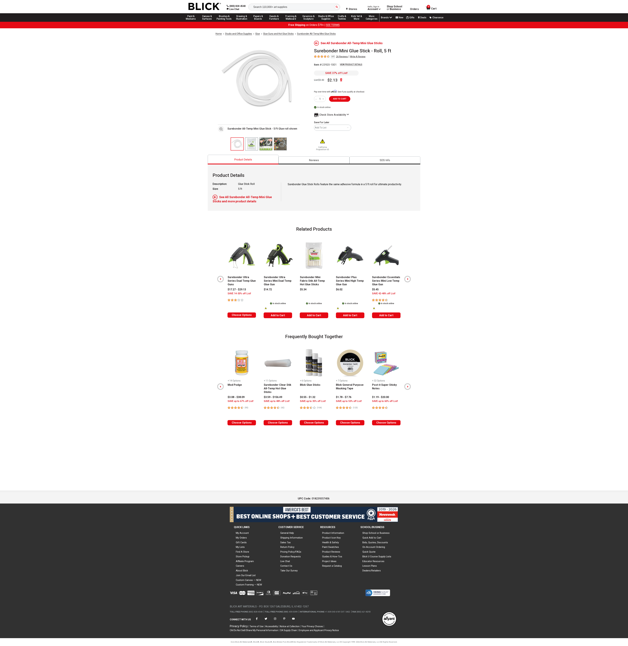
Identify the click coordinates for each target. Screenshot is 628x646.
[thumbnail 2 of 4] (251, 143)
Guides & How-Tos (332, 556)
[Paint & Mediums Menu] (192, 21)
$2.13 (332, 80)
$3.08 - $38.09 (236, 397)
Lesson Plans (369, 565)
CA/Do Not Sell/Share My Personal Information (254, 630)
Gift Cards (241, 542)
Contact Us (286, 565)
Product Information (333, 532)
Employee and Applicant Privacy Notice (319, 630)
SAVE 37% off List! (336, 73)
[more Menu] (372, 21)
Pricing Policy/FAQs (290, 551)
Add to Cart (278, 315)
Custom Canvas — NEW (248, 580)
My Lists (240, 547)
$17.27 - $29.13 (237, 289)
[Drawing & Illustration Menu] (242, 21)
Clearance (437, 17)
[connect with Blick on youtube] (293, 620)
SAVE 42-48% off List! (383, 293)
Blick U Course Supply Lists (376, 556)
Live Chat (285, 561)
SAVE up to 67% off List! (240, 401)
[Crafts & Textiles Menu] (343, 21)
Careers (240, 565)
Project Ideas (329, 561)
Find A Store (242, 551)
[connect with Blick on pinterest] (284, 620)
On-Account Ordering (373, 547)
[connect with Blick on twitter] (266, 620)
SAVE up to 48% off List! (277, 401)
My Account (242, 532)
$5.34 (303, 289)
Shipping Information (291, 537)
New (401, 17)
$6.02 (339, 289)
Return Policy (287, 547)
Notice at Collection (290, 626)
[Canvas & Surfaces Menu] (207, 21)
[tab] (243, 159)
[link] (233, 9)
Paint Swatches (330, 547)
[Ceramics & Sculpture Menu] (308, 21)
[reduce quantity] (317, 99)
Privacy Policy (239, 626)
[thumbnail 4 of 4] (280, 143)
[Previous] (220, 279)
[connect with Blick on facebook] (256, 620)
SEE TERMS (333, 25)
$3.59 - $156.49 (273, 397)
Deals (423, 17)
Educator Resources (373, 561)
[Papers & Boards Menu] (259, 21)
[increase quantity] (324, 99)
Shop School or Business (376, 532)
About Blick (242, 570)
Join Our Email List (246, 575)
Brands (385, 17)
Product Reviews (331, 551)
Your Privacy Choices (312, 626)
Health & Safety (330, 542)
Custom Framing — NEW (249, 584)
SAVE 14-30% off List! (239, 293)
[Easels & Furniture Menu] (275, 21)
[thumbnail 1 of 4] (237, 143)
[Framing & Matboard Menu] (291, 21)
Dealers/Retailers (371, 570)
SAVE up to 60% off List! (385, 401)
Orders (414, 9)
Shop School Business (394, 7)
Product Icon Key (331, 537)
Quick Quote (368, 551)
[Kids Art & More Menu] (358, 21)
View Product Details (351, 64)
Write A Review (358, 56)
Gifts (411, 17)
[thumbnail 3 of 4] (265, 143)
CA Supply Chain (288, 630)
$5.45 (375, 289)
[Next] (407, 279)
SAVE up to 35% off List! (313, 401)
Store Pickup (242, 556)
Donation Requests (290, 556)
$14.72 (268, 289)
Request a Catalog (332, 565)
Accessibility (271, 626)
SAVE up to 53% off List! (349, 401)
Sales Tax (285, 542)
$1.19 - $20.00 (380, 397)
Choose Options (242, 315)
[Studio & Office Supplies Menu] (326, 21)
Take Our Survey (289, 570)
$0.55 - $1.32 (307, 397)
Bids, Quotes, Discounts (375, 542)
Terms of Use (256, 626)
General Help (287, 532)
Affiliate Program (245, 561)
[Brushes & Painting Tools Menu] (224, 21)
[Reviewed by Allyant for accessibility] (389, 619)
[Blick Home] (204, 7)
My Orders (241, 537)
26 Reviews (342, 56)
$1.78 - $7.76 (343, 397)
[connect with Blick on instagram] (275, 620)
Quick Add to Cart (371, 537)
